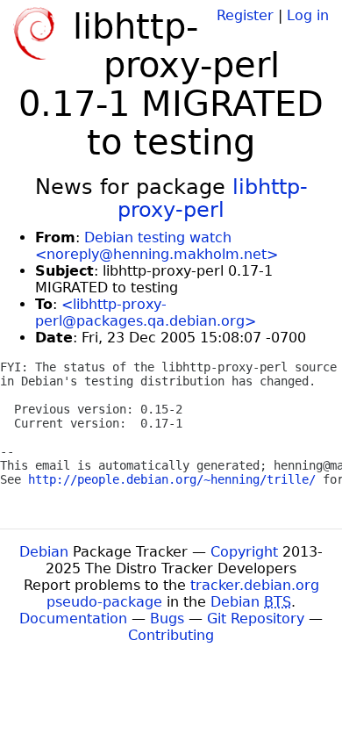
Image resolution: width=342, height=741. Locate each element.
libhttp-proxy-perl (213, 198)
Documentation (73, 618)
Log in (308, 15)
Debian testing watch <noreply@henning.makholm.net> (156, 246)
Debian (43, 551)
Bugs (167, 618)
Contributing (171, 635)
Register (245, 15)
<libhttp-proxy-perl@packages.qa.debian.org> (145, 312)
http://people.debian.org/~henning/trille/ (172, 479)
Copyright (244, 551)
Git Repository (255, 618)
